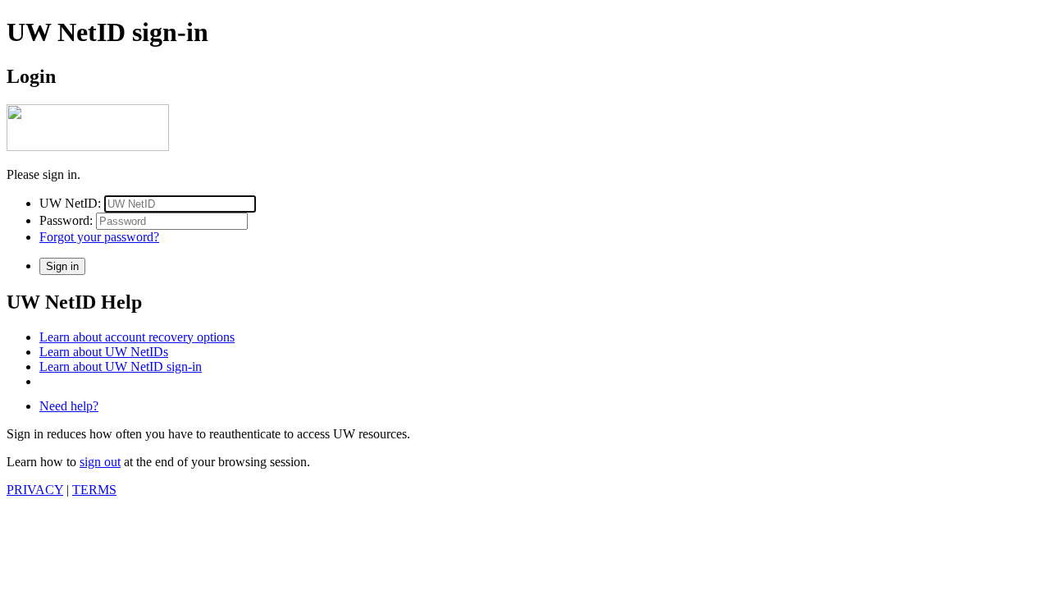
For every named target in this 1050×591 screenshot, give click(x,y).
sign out (100, 462)
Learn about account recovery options (137, 337)
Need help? (68, 406)
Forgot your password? (99, 237)
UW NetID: (70, 203)
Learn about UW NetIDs (103, 352)
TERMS (94, 490)
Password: (66, 220)
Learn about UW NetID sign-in (120, 366)
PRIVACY (35, 490)
